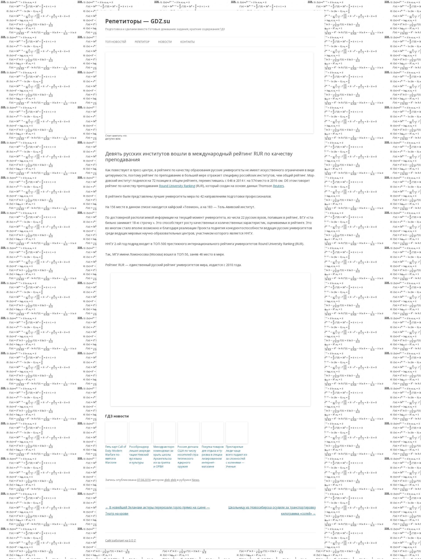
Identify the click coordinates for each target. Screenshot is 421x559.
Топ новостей (115, 42)
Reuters (278, 186)
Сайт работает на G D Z (120, 540)
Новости (165, 42)
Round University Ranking (177, 186)
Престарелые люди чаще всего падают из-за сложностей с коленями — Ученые (237, 456)
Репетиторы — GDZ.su (137, 21)
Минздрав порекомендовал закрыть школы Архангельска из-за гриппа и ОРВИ (164, 456)
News (195, 480)
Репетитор (142, 42)
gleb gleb (170, 480)
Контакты (187, 42)
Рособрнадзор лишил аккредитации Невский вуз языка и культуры (140, 454)
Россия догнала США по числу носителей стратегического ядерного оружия (188, 456)
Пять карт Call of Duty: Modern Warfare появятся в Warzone (115, 454)
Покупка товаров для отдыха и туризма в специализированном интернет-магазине (212, 456)
